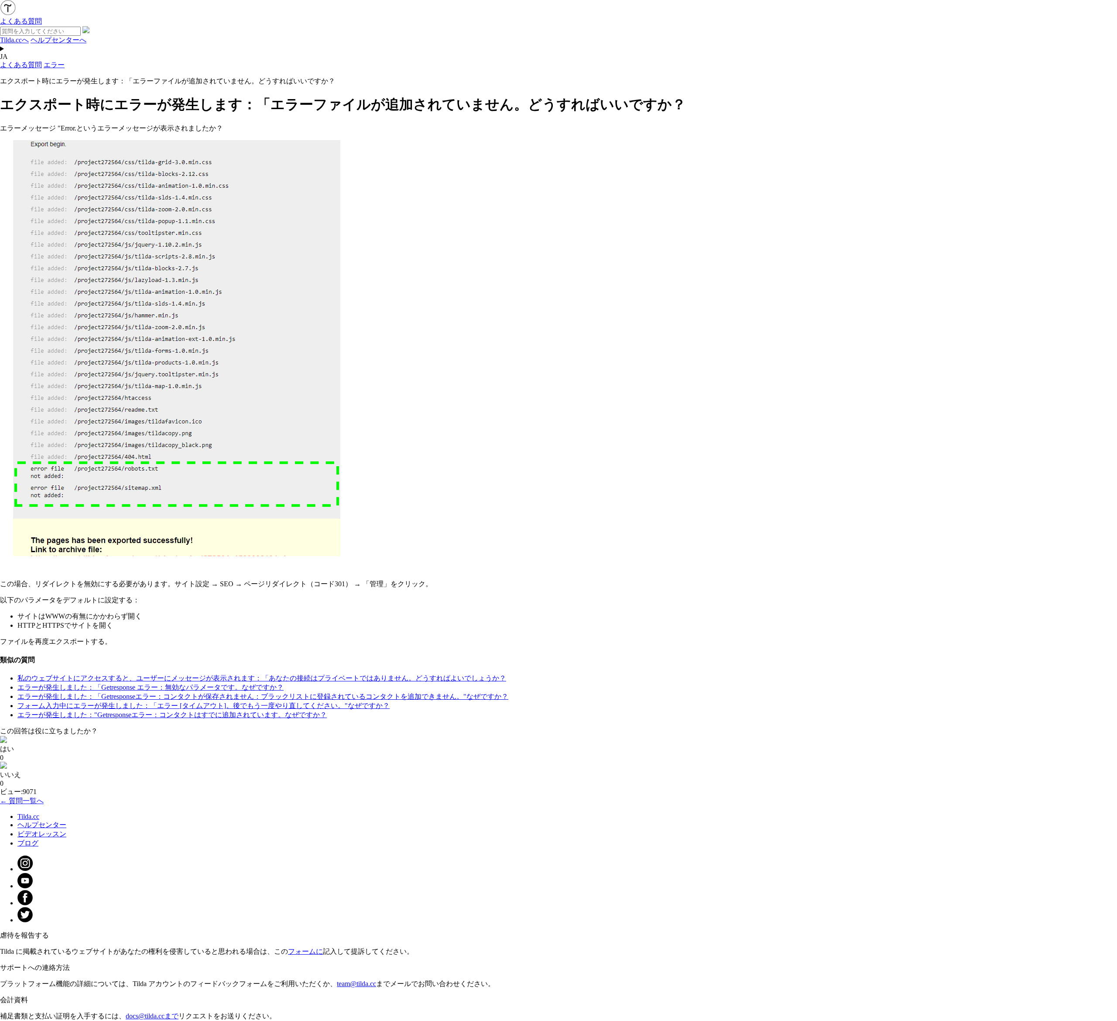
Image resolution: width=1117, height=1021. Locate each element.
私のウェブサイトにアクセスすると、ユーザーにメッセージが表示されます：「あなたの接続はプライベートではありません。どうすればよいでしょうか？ (261, 678)
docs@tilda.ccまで (152, 1016)
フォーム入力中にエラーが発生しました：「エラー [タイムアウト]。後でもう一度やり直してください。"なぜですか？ (203, 705)
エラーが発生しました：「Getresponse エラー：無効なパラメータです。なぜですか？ (150, 687)
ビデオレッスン (41, 834)
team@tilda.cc (356, 983)
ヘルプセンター (41, 824)
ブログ (27, 843)
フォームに (305, 951)
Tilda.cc (28, 816)
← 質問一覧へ (22, 800)
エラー (54, 65)
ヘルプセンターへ (58, 40)
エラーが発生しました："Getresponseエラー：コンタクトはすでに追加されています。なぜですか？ (172, 714)
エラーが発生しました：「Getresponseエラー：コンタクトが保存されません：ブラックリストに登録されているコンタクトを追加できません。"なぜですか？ (262, 696)
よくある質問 (21, 65)
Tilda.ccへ (14, 40)
